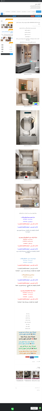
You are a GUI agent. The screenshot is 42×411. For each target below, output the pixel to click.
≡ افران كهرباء (18, 11)
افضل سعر (37, 4)
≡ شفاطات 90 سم (8, 11)
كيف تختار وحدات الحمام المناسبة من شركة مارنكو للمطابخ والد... (27, 380)
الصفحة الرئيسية (38, 11)
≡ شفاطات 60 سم (14, 11)
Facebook (31, 357)
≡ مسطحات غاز (33, 11)
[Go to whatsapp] (40, 408)
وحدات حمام (10, 51)
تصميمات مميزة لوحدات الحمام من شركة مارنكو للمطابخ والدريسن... (19, 380)
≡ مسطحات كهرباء (24, 11)
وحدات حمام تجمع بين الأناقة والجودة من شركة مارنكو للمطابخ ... (35, 381)
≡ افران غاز (29, 11)
